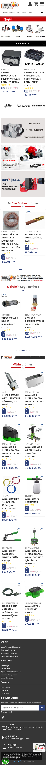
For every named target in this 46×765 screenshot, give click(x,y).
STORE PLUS (16, 761)
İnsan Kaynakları (7, 678)
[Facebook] (2, 717)
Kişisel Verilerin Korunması (11, 672)
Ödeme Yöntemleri (8, 650)
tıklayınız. (16, 758)
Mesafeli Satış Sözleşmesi (11, 647)
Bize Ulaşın (5, 666)
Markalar (4, 690)
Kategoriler (5, 693)
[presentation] (43, 43)
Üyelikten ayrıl (6, 712)
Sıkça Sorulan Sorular (9, 656)
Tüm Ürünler (5, 687)
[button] (20, 269)
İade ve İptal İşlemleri (9, 653)
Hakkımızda (5, 669)
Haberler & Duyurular (9, 675)
